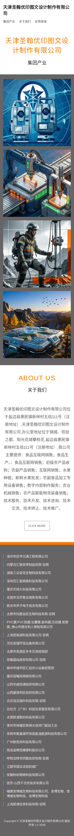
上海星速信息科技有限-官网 (26, 804)
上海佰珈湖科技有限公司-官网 (28, 635)
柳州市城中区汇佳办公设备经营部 (30, 668)
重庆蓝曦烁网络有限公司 (24, 676)
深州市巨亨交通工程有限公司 (27, 556)
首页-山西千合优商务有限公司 (28, 783)
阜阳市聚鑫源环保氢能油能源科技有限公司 (37, 733)
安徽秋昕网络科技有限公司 (26, 775)
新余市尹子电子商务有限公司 (27, 605)
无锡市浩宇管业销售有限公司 (27, 597)
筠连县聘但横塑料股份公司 (26, 750)
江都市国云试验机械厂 (22, 766)
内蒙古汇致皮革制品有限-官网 (28, 564)
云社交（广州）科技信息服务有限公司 (33, 709)
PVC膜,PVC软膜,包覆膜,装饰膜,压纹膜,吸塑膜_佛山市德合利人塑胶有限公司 (37, 625)
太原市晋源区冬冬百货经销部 (27, 651)
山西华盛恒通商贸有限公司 (26, 684)
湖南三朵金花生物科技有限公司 (29, 573)
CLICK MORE (37, 525)
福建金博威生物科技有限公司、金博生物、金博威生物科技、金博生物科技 (38, 794)
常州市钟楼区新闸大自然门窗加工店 (32, 725)
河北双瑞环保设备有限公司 (26, 643)
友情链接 (41, 21)
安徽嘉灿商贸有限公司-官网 (26, 659)
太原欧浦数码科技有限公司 (26, 717)
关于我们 (25, 21)
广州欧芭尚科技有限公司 (24, 742)
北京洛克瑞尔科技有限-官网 (26, 701)
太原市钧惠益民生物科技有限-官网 (31, 614)
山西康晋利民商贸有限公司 (26, 692)
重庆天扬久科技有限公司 (24, 589)
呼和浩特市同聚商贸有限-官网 (28, 758)
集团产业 (9, 21)
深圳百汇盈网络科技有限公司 (27, 581)
